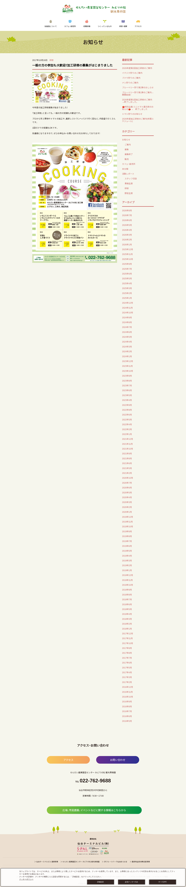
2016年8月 (127, 706)
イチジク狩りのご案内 (132, 72)
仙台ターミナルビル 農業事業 (47, 861)
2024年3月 (127, 346)
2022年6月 (127, 414)
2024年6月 (127, 331)
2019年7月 (127, 541)
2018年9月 (127, 589)
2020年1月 (127, 511)
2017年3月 (127, 677)
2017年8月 (127, 652)
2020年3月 (127, 502)
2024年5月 (127, 336)
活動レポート (128, 173)
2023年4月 (127, 400)
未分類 (125, 168)
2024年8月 (127, 322)
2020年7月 (127, 482)
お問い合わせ (117, 760)
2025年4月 (127, 283)
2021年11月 (127, 443)
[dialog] (93, 877)
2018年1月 (127, 628)
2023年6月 (127, 390)
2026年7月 (127, 215)
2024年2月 (127, 351)
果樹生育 (129, 183)
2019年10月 (127, 526)
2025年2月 (127, 293)
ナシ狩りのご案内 (130, 82)
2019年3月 (127, 560)
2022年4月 (127, 424)
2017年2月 (127, 682)
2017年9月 (127, 648)
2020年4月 (127, 497)
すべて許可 (162, 882)
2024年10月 (127, 312)
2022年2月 (127, 429)
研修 (51, 60)
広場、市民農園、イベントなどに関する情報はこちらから (94, 810)
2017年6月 (127, 662)
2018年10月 (127, 584)
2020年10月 (127, 477)
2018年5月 (127, 609)
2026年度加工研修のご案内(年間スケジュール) (138, 119)
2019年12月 (127, 516)
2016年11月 (127, 691)
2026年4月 (127, 229)
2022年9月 (127, 404)
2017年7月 (127, 657)
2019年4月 (127, 555)
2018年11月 (127, 579)
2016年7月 (127, 711)
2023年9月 (127, 375)
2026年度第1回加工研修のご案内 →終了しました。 (137, 100)
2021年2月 (127, 472)
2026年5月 (127, 224)
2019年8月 (127, 536)
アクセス (68, 760)
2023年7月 (127, 385)
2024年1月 (127, 356)
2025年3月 (127, 288)
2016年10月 (127, 696)
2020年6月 (127, 487)
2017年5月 (127, 667)
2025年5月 (127, 278)
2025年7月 (127, 268)
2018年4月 (127, 613)
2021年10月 (127, 448)
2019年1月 (127, 570)
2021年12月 (127, 438)
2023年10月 (127, 370)
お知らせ (126, 139)
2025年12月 (127, 249)
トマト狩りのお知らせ (132, 113)
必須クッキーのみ (131, 882)
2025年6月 (127, 273)
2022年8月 (127, 409)
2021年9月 (127, 453)
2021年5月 (127, 468)
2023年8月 (127, 380)
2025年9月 (127, 263)
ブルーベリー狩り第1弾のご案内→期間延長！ (138, 93)
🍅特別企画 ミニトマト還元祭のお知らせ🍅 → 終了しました (137, 107)
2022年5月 (127, 419)
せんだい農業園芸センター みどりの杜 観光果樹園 (81, 861)
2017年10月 (127, 643)
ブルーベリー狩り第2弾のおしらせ (138, 87)
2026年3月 (127, 234)
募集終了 (129, 154)
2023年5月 (127, 395)
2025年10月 (127, 259)
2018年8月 (127, 594)
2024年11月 (127, 307)
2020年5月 (127, 492)
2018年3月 (127, 618)
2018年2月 (127, 623)
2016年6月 (127, 716)
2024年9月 (127, 317)
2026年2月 (127, 239)
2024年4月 (127, 341)
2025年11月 (127, 254)
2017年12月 (127, 633)
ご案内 (128, 144)
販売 (127, 159)
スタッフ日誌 (131, 178)
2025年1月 (127, 297)
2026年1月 (127, 244)
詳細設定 (100, 882)
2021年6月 (127, 463)
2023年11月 (127, 365)
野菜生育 (129, 193)
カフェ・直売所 (128, 163)
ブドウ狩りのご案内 (131, 77)
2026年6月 (127, 220)
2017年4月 (127, 672)
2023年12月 (127, 361)
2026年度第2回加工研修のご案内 (137, 68)
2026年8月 (127, 210)
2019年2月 (127, 565)
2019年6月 (127, 545)
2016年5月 (127, 720)
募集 (127, 149)
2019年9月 (127, 531)
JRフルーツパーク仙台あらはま (115, 861)
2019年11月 (127, 521)
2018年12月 (127, 575)
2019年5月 (127, 550)
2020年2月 (127, 507)
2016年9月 (127, 701)
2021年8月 (127, 458)
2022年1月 (127, 434)
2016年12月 (127, 686)
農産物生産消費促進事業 (141, 861)
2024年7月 (127, 327)
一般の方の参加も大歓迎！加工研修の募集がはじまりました (72, 65)
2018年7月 (127, 599)
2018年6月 (127, 604)
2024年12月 (127, 302)
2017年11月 (127, 638)
